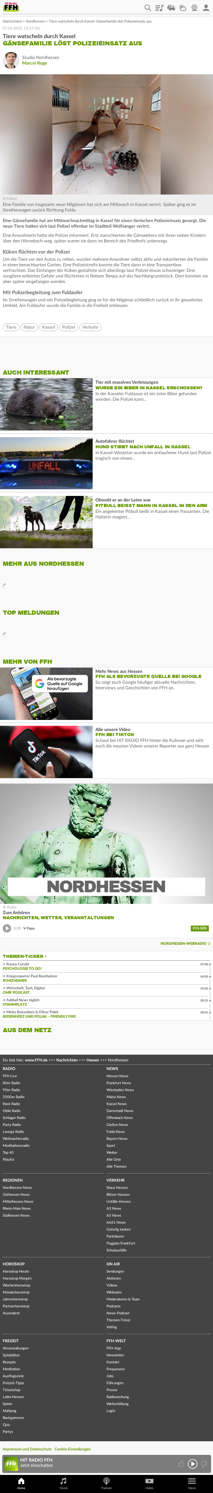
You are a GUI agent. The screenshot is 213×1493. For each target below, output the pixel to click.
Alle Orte (113, 1160)
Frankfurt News (118, 1083)
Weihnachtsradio (16, 1139)
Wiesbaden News (120, 1090)
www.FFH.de (36, 1060)
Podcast (106, 1488)
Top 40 (8, 1153)
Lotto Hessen (13, 1397)
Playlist (159, 6)
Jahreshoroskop (15, 1299)
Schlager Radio (14, 1118)
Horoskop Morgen (17, 1278)
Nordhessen (35, 21)
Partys (8, 1432)
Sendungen (115, 1271)
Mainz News (116, 1097)
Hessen (93, 1060)
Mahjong (9, 1411)
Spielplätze (11, 1355)
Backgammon (13, 1418)
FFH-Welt (116, 1341)
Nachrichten (12, 21)
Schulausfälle (116, 1250)
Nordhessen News (17, 1188)
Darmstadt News (119, 1111)
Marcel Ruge (34, 63)
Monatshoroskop (16, 1292)
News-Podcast (118, 1313)
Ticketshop (11, 1390)
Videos (111, 1285)
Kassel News (116, 1104)
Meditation (11, 1369)
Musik (64, 1488)
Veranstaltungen (16, 1348)
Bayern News (117, 1139)
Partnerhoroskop (16, 1306)
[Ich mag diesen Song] (182, 1464)
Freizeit (11, 1341)
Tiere (11, 327)
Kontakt (112, 1362)
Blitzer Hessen (118, 1195)
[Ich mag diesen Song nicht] (203, 1464)
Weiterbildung (117, 1404)
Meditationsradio (16, 1146)
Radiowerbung (117, 1397)
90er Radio (11, 1090)
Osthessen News (16, 1195)
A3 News (113, 1209)
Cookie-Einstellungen (73, 1449)
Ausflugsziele (13, 1376)
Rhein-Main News (17, 1209)
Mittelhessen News (18, 1202)
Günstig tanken (118, 1229)
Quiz (6, 1425)
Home (21, 1488)
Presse (111, 1390)
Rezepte (9, 1362)
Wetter (183, 6)
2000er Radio (13, 1097)
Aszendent (11, 1313)
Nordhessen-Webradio (184, 944)
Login (110, 1411)
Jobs (110, 1376)
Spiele (7, 1404)
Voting (111, 1327)
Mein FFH (206, 6)
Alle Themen (116, 1167)
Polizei (68, 327)
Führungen (114, 1383)
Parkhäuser (115, 1236)
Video (149, 1488)
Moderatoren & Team (123, 1299)
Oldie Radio (12, 1111)
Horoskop (14, 1264)
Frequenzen (115, 1369)
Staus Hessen (117, 1188)
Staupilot (171, 6)
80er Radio (11, 1083)
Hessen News (117, 1076)
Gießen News (117, 1125)
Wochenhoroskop (16, 1285)
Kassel (48, 327)
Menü (192, 1488)
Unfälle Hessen (118, 1202)
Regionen (13, 1180)
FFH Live (10, 1076)
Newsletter (115, 1355)
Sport (110, 1146)
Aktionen (113, 1278)
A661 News (116, 1222)
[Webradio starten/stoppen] (192, 1464)
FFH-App (113, 1348)
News (112, 1069)
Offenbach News (119, 1118)
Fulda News (115, 1132)
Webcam (194, 6)
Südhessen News (16, 1215)
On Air (113, 1264)
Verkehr (90, 327)
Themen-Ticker (23, 956)
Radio (9, 1069)
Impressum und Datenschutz (27, 1449)
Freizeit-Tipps (13, 1383)
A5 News (113, 1215)
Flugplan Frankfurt (120, 1243)
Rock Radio (11, 1104)
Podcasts (113, 1306)
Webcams (114, 1292)
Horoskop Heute (16, 1271)
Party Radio (12, 1125)
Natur (29, 327)
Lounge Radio (13, 1132)
